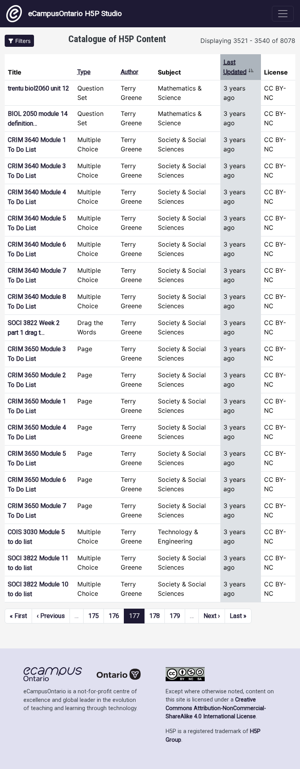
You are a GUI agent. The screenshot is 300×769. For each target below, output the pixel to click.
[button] (19, 41)
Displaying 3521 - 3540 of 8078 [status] (247, 40)
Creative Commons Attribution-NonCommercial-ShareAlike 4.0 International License (216, 708)
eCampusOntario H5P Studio (75, 13)
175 (93, 616)
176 (114, 616)
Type (84, 72)
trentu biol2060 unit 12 (38, 88)
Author (129, 72)
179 (175, 616)
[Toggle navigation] (283, 13)
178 (154, 616)
